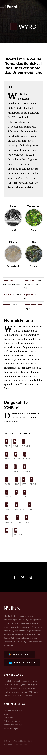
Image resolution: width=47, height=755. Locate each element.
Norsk (7, 695)
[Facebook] (15, 577)
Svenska (15, 692)
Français (34, 681)
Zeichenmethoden (12, 721)
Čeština (22, 688)
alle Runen (8, 717)
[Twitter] (23, 577)
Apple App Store (24, 663)
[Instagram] (32, 577)
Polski (7, 692)
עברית (14, 695)
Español (25, 681)
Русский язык (11, 688)
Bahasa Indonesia (26, 695)
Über (6, 713)
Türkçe (24, 692)
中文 (30, 692)
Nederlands (33, 688)
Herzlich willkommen (13, 710)
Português (33, 684)
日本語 (16, 684)
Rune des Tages (11, 728)
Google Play (21, 654)
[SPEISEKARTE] (41, 6)
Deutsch (16, 681)
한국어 (24, 684)
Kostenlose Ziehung (13, 724)
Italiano (8, 684)
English (8, 681)
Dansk (36, 692)
